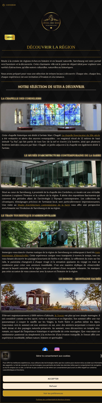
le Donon (59, 315)
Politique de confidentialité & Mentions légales (53, 399)
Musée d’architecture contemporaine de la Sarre (44, 205)
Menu (10, 37)
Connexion (9, 6)
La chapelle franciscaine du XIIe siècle (81, 135)
